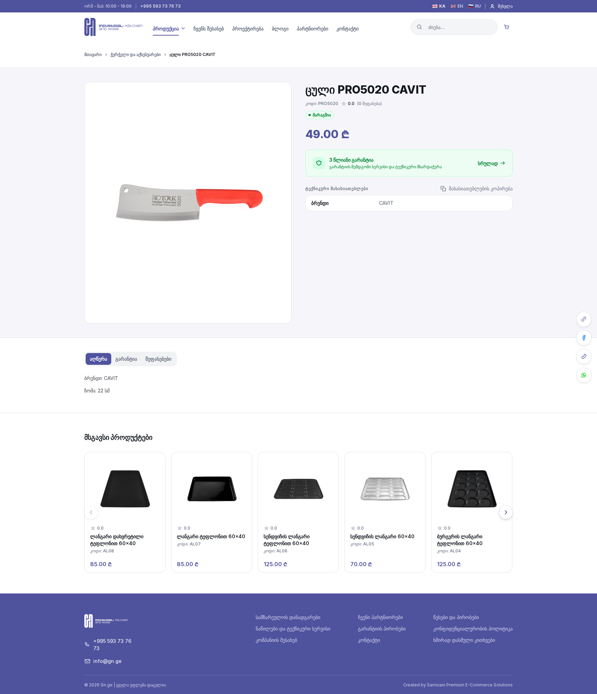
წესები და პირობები (456, 617)
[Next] (506, 512)
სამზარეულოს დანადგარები (288, 617)
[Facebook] (583, 337)
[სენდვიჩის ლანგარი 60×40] (385, 512)
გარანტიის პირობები (382, 628)
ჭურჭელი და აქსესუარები (136, 55)
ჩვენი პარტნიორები (380, 617)
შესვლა (505, 6)
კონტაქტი (369, 640)
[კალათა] (506, 27)
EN (460, 6)
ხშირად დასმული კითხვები (464, 640)
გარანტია (126, 359)
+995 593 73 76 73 (160, 6)
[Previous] (91, 512)
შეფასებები (158, 359)
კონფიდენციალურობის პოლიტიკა (473, 628)
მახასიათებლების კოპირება (481, 188)
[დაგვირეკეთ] (583, 356)
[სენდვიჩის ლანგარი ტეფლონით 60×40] (298, 512)
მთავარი (93, 55)
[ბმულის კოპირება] (583, 319)
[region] (298, 512)
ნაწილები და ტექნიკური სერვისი (293, 628)
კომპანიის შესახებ (276, 640)
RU (478, 6)
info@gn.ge (107, 661)
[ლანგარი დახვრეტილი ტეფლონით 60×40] (125, 512)
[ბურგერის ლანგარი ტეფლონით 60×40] (472, 512)
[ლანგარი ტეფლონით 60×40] (211, 512)
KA (442, 6)
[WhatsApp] (583, 375)
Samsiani (436, 684)
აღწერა (98, 359)
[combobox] (454, 27)
